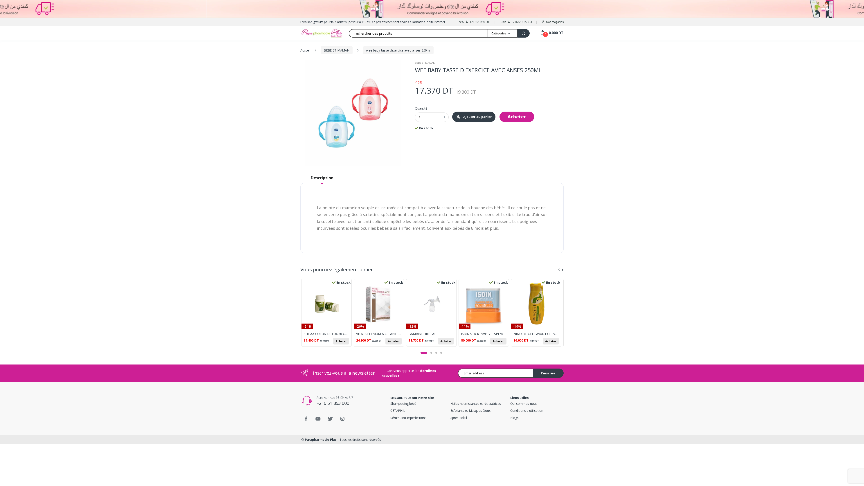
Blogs (514, 418)
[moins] (438, 117)
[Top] (856, 478)
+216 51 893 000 (333, 403)
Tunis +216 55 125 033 (515, 22)
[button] (503, 33)
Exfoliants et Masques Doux (470, 410)
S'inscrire (547, 373)
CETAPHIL (397, 410)
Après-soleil (458, 418)
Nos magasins (555, 22)
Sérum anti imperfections (408, 418)
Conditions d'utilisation (526, 410)
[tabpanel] (327, 315)
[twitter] (330, 419)
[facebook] (306, 419)
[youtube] (318, 419)
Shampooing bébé (403, 403)
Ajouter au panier (477, 117)
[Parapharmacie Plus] (314, 33)
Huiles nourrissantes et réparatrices (475, 403)
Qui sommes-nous (523, 403)
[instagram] (342, 419)
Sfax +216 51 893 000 (474, 22)
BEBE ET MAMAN (425, 63)
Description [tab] (321, 177)
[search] (524, 33)
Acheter (517, 117)
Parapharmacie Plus (321, 439)
